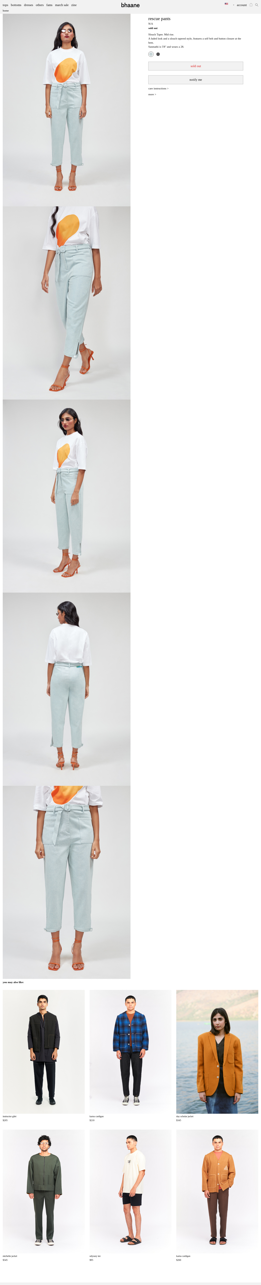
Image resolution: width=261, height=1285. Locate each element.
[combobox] (227, 5)
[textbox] (227, 4)
